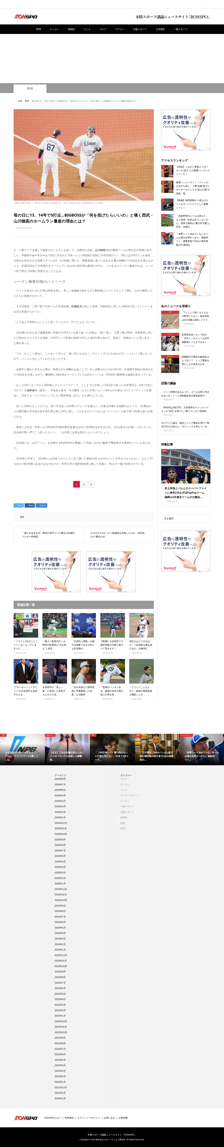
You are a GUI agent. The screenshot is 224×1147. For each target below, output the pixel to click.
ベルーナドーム (38, 255)
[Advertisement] (112, 59)
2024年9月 (60, 905)
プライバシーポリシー (88, 1117)
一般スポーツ (181, 29)
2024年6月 (60, 922)
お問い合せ (109, 1117)
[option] (22, 749)
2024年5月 (60, 927)
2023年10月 (61, 966)
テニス (87, 29)
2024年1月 (60, 949)
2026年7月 (60, 784)
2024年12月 (61, 889)
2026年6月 (60, 790)
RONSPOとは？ (52, 1117)
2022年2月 (60, 1076)
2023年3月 (60, 1004)
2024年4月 (60, 933)
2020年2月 (60, 1098)
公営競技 (160, 29)
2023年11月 (61, 960)
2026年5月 (60, 795)
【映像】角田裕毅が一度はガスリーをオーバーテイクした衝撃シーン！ (192, 204)
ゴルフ (102, 29)
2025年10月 (61, 834)
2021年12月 (61, 1087)
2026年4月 (60, 801)
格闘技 (71, 29)
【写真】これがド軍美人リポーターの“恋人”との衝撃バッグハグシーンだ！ (193, 171)
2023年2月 (60, 1010)
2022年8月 (60, 1043)
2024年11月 (61, 894)
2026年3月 (60, 806)
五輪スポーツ (140, 29)
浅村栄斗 (32, 390)
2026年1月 (60, 817)
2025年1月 (60, 883)
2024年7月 (60, 916)
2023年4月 (60, 999)
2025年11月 (61, 828)
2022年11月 (61, 1026)
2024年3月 (60, 938)
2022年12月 (61, 1021)
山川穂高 (100, 250)
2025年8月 (60, 845)
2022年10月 (61, 1032)
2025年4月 (60, 867)
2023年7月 (60, 982)
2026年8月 (60, 779)
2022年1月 (60, 1082)
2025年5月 (60, 861)
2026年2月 (60, 812)
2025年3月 (60, 872)
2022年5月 (60, 1060)
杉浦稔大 (76, 306)
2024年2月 (60, 944)
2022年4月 (60, 1065)
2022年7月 (60, 1049)
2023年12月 (61, 955)
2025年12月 (61, 823)
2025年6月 (60, 856)
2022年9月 (60, 1037)
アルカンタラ (58, 390)
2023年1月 (60, 1015)
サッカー (54, 29)
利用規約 (69, 1117)
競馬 (122, 823)
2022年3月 (60, 1071)
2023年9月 (60, 971)
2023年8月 (60, 977)
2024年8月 (60, 911)
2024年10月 (61, 900)
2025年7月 (60, 850)
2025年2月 (60, 878)
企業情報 (123, 1117)
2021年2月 (60, 1093)
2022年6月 (60, 1054)
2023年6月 (60, 988)
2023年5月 (60, 993)
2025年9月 (60, 839)
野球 (38, 29)
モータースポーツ (129, 795)
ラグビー (119, 29)
